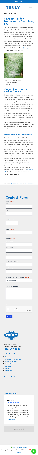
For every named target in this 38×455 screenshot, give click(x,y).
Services (7, 357)
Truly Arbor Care (29, 183)
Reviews (7, 368)
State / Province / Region (12, 261)
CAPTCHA (8, 304)
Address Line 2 (9, 247)
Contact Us (8, 370)
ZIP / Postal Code (10, 268)
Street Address (9, 241)
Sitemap (19, 452)
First (7, 203)
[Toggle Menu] (30, 7)
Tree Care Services (11, 361)
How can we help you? (12, 286)
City (6, 254)
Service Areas (9, 363)
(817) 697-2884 (27, 48)
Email (10, 220)
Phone (10, 229)
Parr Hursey (12, 419)
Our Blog (8, 366)
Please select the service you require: (18, 277)
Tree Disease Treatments (13, 359)
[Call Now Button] (33, 451)
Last (7, 210)
